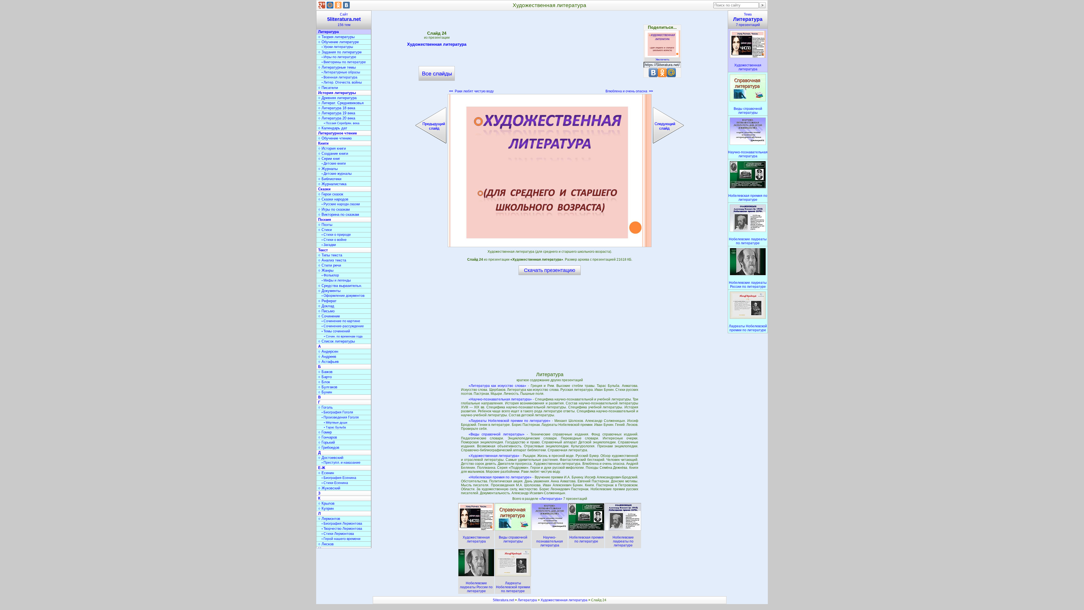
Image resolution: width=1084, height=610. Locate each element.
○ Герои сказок (330, 194)
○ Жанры (325, 270)
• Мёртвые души (335, 422)
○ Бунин (325, 392)
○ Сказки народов (333, 199)
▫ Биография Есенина (339, 478)
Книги (323, 143)
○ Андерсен (328, 351)
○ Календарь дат (332, 128)
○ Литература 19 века (336, 113)
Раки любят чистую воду (471, 91)
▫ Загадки (329, 245)
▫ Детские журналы (337, 174)
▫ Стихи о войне (334, 240)
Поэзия (324, 219)
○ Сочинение (329, 316)
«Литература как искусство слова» (497, 386)
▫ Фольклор (330, 275)
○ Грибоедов (328, 447)
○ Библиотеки (329, 179)
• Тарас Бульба (335, 427)
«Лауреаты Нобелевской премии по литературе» (510, 421)
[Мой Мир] (330, 5)
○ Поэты (325, 225)
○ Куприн (326, 508)
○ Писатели (328, 88)
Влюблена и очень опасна (629, 91)
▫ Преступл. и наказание (341, 463)
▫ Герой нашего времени (341, 539)
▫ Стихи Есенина (335, 483)
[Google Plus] (321, 5)
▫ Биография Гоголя (337, 412)
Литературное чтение (337, 133)
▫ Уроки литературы (337, 47)
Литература (328, 32)
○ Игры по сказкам (334, 209)
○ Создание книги (333, 153)
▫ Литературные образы (341, 72)
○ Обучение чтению (335, 138)
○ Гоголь (325, 407)
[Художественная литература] (550, 170)
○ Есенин (326, 473)
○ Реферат (327, 301)
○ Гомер (325, 432)
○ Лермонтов (329, 519)
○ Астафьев (328, 362)
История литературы (337, 93)
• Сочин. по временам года (343, 336)
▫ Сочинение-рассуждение (343, 326)
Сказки (324, 189)
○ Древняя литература (337, 98)
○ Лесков (326, 544)
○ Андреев (327, 356)
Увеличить (662, 59)
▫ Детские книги (334, 163)
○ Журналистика (332, 184)
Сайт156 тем (344, 19)
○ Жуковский (329, 488)
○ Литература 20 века (336, 118)
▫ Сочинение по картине (341, 321)
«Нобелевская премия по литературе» (500, 477)
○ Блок (324, 382)
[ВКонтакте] (346, 5)
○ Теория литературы (336, 37)
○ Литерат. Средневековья (341, 103)
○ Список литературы (336, 341)
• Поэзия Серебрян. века (341, 123)
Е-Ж (321, 468)
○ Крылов (326, 503)
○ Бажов (325, 372)
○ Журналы (328, 169)
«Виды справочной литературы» (496, 434)
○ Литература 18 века (336, 108)
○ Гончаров (327, 437)
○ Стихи (325, 230)
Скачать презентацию (549, 270)
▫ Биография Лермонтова (342, 524)
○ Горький (326, 442)
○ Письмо (326, 311)
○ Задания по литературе (340, 52)
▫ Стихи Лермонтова (338, 534)
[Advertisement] (549, 53)
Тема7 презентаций (747, 19)
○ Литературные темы (337, 67)
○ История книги (332, 148)
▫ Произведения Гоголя (340, 417)
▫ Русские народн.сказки (341, 204)
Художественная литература (436, 44)
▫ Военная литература (339, 77)
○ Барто (325, 377)
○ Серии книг (329, 158)
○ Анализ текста (332, 260)
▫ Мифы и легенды (336, 280)
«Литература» (551, 499)
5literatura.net (503, 600)
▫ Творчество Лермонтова (342, 529)
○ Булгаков (327, 387)
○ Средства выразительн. (340, 286)
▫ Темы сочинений (336, 331)
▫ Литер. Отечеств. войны (342, 82)
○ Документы (329, 291)
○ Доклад (326, 306)
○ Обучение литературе (338, 42)
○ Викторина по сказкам (338, 214)
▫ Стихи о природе (336, 235)
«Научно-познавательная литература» (500, 399)
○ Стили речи (329, 265)
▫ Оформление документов (343, 296)
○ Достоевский (330, 458)
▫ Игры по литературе (339, 57)
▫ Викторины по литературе (344, 62)
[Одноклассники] (338, 5)
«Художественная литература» (494, 456)
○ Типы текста (330, 255)
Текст (323, 250)
